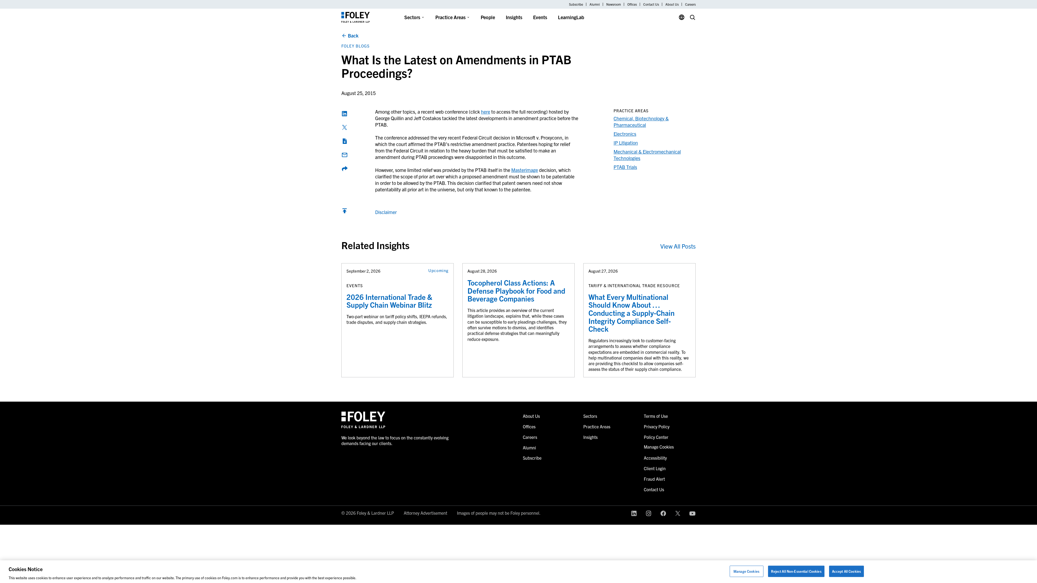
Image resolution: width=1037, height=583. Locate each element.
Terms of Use (656, 416)
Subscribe (576, 4)
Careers (690, 4)
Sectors (412, 17)
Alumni (595, 4)
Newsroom (613, 4)
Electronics (625, 134)
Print (344, 141)
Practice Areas (450, 17)
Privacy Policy (656, 426)
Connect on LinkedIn (634, 513)
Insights (514, 17)
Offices (632, 4)
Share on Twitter (344, 127)
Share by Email (344, 155)
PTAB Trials (625, 167)
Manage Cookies (746, 571)
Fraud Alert (654, 479)
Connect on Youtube (692, 513)
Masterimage (524, 170)
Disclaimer (386, 212)
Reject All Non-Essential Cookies (796, 571)
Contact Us (651, 4)
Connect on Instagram (648, 513)
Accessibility (655, 457)
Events (540, 17)
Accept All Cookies (846, 571)
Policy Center (656, 437)
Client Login (655, 468)
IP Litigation (626, 143)
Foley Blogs (355, 45)
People (488, 17)
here (485, 112)
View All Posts (678, 246)
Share (344, 168)
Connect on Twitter (678, 513)
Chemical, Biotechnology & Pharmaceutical (641, 121)
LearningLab (571, 17)
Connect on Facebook (663, 513)
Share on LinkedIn (344, 113)
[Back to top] (344, 212)
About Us (672, 4)
